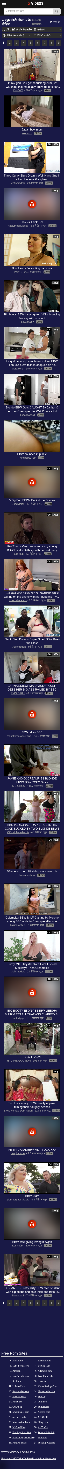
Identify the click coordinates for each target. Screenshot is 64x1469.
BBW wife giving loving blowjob (32, 1241)
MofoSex (42, 1437)
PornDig (42, 1396)
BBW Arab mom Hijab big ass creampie (32, 871)
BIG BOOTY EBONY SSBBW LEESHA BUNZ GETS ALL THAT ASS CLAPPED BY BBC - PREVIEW (32, 1014)
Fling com (43, 1422)
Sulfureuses (43, 1407)
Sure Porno (17, 1360)
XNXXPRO (43, 1417)
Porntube (42, 1401)
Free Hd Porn (19, 1396)
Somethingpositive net (23, 1437)
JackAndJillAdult (46, 1432)
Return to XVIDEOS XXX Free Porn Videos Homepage (28, 1458)
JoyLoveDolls (19, 1417)
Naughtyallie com (21, 1376)
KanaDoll (42, 1381)
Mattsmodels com (46, 1391)
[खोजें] (57, 11)
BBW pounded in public (32, 454)
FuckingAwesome (46, 1442)
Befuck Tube (44, 1365)
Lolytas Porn (18, 1386)
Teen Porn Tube (45, 1376)
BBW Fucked (32, 1056)
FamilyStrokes (19, 1442)
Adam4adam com (20, 1391)
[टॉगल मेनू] (4, 3)
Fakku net (17, 1401)
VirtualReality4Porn (47, 1386)
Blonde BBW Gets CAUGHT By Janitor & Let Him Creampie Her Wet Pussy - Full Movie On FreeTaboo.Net (32, 411)
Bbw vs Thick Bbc (32, 222)
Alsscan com (44, 1412)
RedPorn (16, 1381)
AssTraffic (43, 1427)
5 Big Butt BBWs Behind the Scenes (32, 500)
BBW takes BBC (32, 732)
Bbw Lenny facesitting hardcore (32, 268)
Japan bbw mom (32, 129)
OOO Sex (17, 1407)
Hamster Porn (44, 1360)
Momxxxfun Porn (21, 1422)
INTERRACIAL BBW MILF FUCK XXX (32, 1149)
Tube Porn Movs (20, 1365)
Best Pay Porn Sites (21, 1432)
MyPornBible (18, 1427)
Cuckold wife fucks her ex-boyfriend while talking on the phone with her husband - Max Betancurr (32, 596)
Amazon (16, 1371)
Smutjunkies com (20, 1412)
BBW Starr (32, 1195)
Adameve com (45, 1371)
